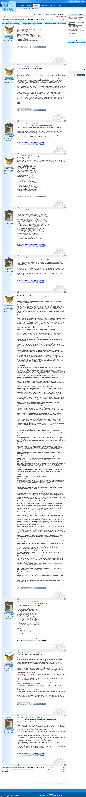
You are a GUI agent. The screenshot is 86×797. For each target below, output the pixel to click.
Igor (9, 24)
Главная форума (23, 8)
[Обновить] (69, 69)
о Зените (52, 5)
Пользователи (45, 14)
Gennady (16, 795)
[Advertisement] (33, 778)
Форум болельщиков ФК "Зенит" (10, 19)
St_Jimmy (14, 17)
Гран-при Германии (33, 19)
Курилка (21, 19)
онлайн (59, 5)
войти (82, 1)
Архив (25, 19)
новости (29, 5)
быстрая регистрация (74, 1)
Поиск (61, 14)
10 (41, 717)
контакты (51, 794)
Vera (9, 123)
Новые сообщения (33, 8)
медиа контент (44, 5)
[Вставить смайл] (71, 69)
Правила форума (54, 14)
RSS (65, 14)
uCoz (8, 795)
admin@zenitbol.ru (58, 795)
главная (23, 5)
